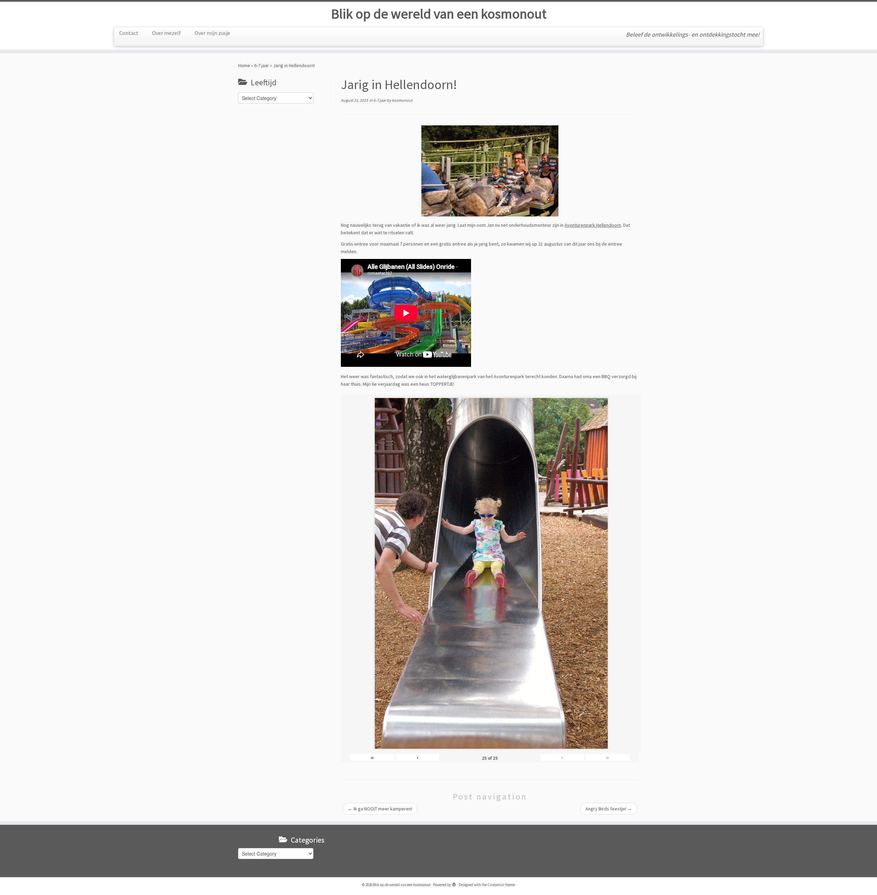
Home (244, 65)
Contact (128, 32)
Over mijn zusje (212, 32)
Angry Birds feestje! (608, 809)
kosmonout (402, 100)
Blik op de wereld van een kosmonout (438, 13)
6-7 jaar (261, 65)
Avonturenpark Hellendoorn (593, 225)
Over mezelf (166, 32)
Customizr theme (501, 884)
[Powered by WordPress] (454, 883)
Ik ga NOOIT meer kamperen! (380, 809)
